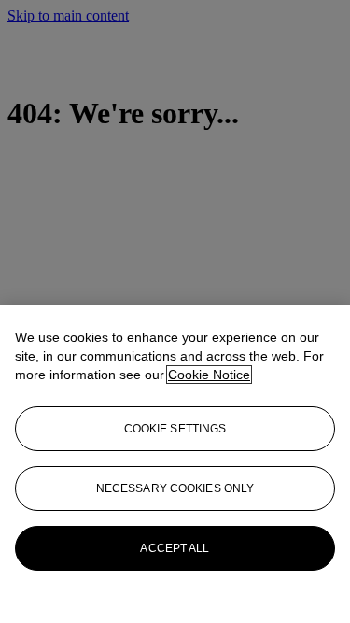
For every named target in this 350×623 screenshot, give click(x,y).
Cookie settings (175, 428)
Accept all (174, 548)
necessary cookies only (175, 488)
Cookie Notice (209, 374)
